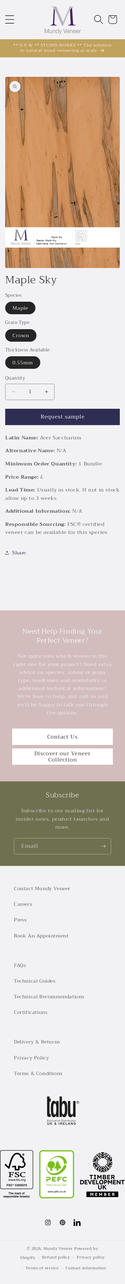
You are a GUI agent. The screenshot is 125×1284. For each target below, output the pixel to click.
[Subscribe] (103, 846)
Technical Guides (35, 981)
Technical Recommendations (49, 996)
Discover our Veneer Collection (62, 756)
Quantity (15, 378)
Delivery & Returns (37, 1042)
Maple (20, 308)
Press (20, 920)
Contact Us (62, 736)
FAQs (20, 965)
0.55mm (22, 362)
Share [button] (19, 552)
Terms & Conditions (38, 1073)
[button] (10, 19)
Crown (20, 335)
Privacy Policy (31, 1058)
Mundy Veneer (58, 1248)
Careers (23, 904)
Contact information (86, 1268)
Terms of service (42, 1268)
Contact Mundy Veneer (42, 888)
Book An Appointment (41, 936)
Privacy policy (91, 1257)
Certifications (31, 1012)
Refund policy (56, 1257)
